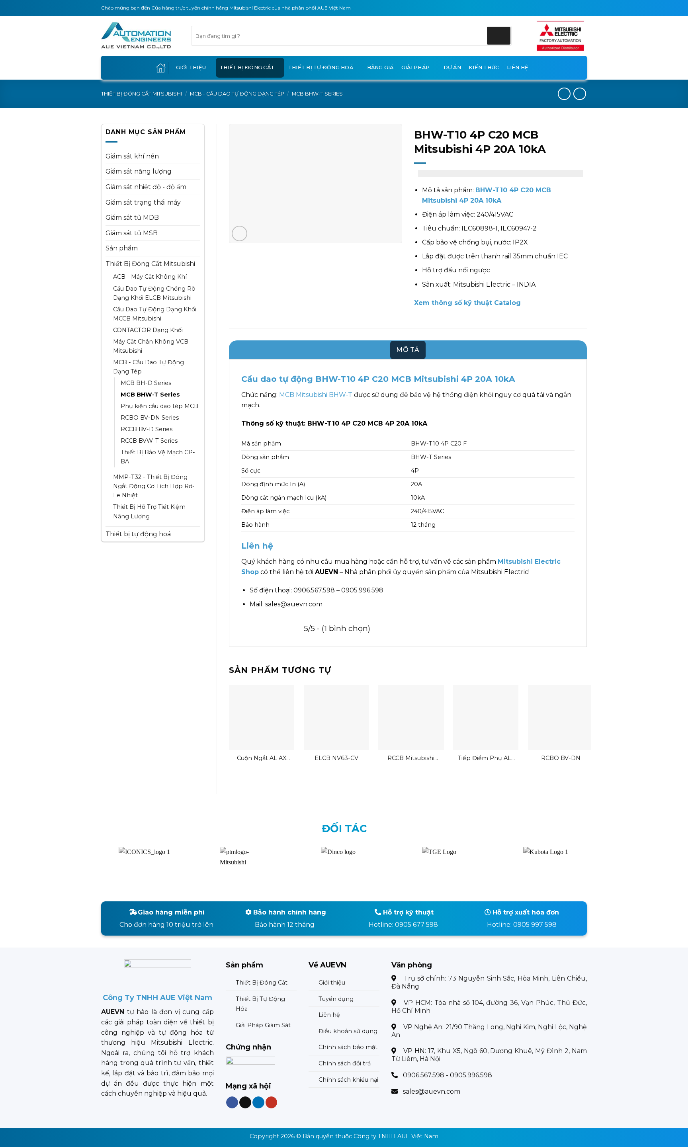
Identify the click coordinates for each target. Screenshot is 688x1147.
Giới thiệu (191, 67)
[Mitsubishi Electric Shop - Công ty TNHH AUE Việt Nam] (140, 36)
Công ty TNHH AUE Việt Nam (396, 1136)
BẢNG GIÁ (380, 67)
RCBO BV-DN (560, 758)
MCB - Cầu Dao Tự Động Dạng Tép (237, 94)
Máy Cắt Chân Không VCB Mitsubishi (150, 346)
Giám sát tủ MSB (132, 233)
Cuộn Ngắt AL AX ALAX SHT (261, 758)
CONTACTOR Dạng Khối (148, 330)
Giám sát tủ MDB (132, 217)
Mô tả (408, 350)
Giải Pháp (415, 67)
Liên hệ (518, 67)
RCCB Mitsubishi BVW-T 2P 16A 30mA (410, 758)
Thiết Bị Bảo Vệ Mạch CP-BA (158, 457)
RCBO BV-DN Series (150, 417)
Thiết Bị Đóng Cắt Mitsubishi (141, 94)
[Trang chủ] (161, 68)
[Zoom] (239, 233)
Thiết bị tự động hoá (320, 67)
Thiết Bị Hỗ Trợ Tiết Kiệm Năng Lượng (149, 511)
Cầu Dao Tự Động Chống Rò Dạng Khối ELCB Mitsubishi (154, 293)
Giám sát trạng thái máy (143, 202)
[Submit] (498, 36)
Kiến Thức (484, 67)
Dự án (452, 67)
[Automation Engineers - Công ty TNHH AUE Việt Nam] (560, 36)
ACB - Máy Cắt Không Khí (150, 276)
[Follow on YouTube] (271, 1102)
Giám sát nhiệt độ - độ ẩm (146, 187)
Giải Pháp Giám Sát (263, 1025)
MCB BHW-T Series (317, 94)
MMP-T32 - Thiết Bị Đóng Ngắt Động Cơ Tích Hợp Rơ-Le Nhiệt (154, 486)
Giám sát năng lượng (139, 171)
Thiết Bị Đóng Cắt (247, 67)
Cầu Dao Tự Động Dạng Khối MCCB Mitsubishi (154, 314)
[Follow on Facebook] (232, 1102)
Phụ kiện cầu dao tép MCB (159, 406)
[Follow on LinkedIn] (258, 1102)
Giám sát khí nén (132, 156)
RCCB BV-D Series (146, 429)
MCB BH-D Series (146, 383)
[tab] (408, 350)
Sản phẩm (122, 248)
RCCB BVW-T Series (149, 440)
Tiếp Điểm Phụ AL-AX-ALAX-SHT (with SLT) (486, 758)
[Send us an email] (245, 1102)
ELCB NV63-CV (336, 758)
